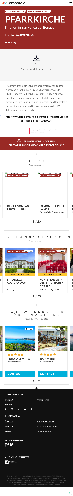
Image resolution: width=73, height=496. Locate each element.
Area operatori (43, 400)
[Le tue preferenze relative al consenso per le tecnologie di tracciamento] (70, 493)
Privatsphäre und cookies (47, 426)
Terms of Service (44, 431)
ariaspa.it (9, 400)
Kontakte (9, 426)
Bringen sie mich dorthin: (36, 143)
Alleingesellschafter (45, 421)
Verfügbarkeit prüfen (36, 319)
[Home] (13, 3)
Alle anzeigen (36, 165)
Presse (8, 431)
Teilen (8, 42)
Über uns (9, 421)
